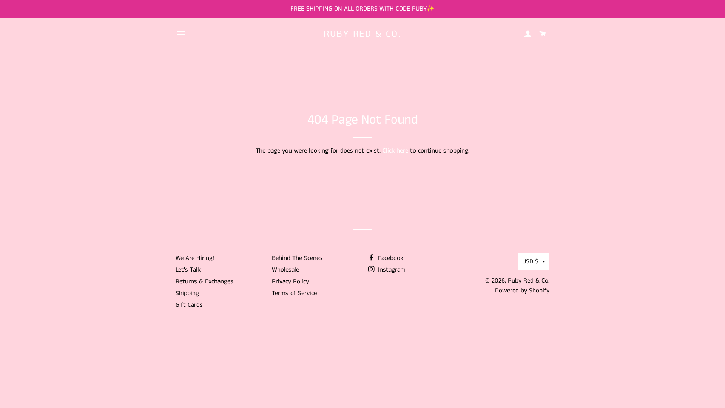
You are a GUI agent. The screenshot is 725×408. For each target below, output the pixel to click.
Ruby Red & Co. (362, 34)
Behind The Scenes (297, 258)
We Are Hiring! (195, 258)
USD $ (530, 261)
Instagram (391, 269)
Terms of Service (294, 293)
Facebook (389, 258)
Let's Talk (188, 269)
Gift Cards (189, 304)
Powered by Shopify (522, 290)
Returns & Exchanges (204, 281)
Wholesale (285, 269)
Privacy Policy (290, 281)
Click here (395, 150)
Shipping (187, 293)
